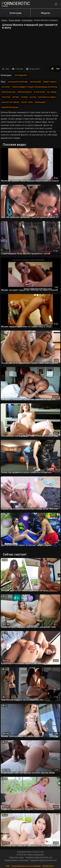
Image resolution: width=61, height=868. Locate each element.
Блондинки (20, 75)
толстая (5, 97)
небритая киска (9, 107)
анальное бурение (18, 81)
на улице (52, 92)
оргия (15, 97)
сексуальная (8, 92)
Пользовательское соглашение (26, 866)
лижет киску (50, 81)
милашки (40, 102)
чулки (24, 97)
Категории (15, 13)
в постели (39, 92)
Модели (45, 13)
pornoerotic (15, 3)
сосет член (27, 102)
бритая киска (24, 92)
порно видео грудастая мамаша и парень (34, 86)
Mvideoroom (47, 866)
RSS (8, 866)
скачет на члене (10, 102)
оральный (35, 81)
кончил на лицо (47, 97)
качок (33, 97)
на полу (5, 86)
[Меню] (56, 4)
